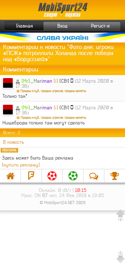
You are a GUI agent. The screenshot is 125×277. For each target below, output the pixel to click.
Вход (62, 25)
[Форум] (31, 176)
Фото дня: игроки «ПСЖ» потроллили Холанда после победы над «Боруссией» (58, 53)
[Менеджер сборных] (72, 176)
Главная (24, 25)
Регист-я (100, 25)
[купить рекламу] (21, 164)
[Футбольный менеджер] (52, 176)
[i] (56, 81)
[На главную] (10, 176)
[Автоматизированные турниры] (114, 176)
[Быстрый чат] (93, 176)
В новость (13, 142)
